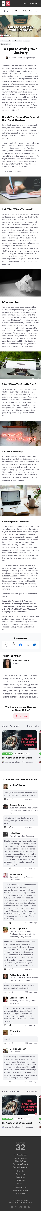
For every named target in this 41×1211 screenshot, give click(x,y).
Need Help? (20, 1171)
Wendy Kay (15, 1031)
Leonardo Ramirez (18, 998)
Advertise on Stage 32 (20, 1164)
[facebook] (20, 645)
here (22, 581)
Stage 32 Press (20, 1161)
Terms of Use (20, 1174)
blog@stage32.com (24, 609)
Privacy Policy (20, 1180)
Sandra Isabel (16, 874)
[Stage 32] (8, 3)
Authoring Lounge (9, 576)
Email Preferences (20, 1187)
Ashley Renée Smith (19, 975)
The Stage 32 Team (20, 1155)
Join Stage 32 (34, 3)
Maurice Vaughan (18, 1049)
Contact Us (20, 1183)
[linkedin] (34, 645)
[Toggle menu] (3, 3)
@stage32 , (15, 624)
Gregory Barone (17, 805)
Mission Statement (20, 1158)
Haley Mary (15, 833)
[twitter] (27, 645)
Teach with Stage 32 (20, 1167)
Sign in (25, 3)
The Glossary (20, 1193)
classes (5, 578)
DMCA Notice (20, 1177)
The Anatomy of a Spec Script (17, 757)
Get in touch (21, 716)
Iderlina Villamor (17, 785)
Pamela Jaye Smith (18, 928)
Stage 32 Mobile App (20, 1190)
